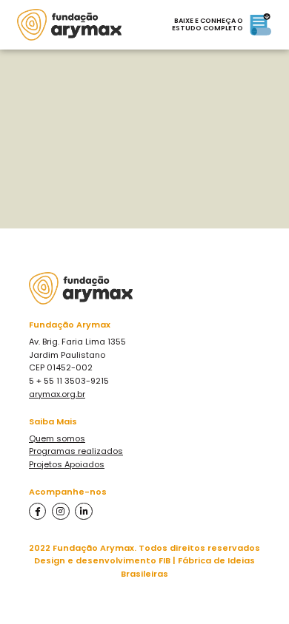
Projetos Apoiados (66, 464)
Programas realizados (76, 451)
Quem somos (57, 438)
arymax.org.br (57, 394)
